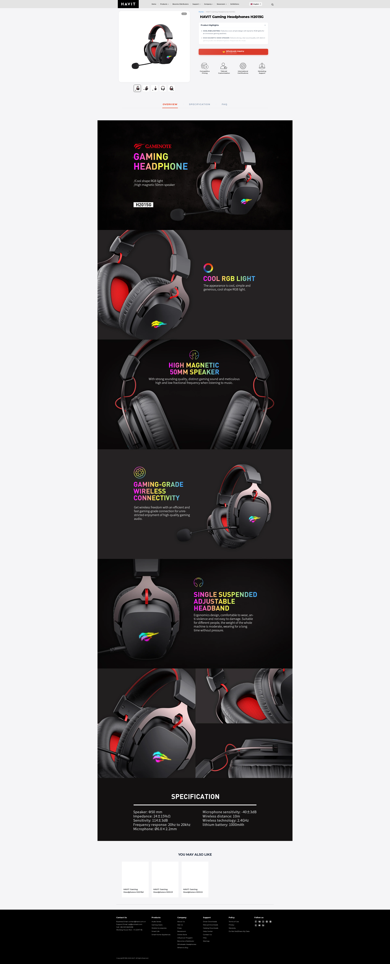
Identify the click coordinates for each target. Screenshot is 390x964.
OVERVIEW (170, 104)
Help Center (208, 931)
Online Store (182, 935)
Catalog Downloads (210, 928)
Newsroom (221, 4)
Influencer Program (185, 938)
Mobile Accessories (159, 928)
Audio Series (156, 922)
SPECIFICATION (199, 104)
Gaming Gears (157, 925)
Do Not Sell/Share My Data (239, 931)
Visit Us (180, 925)
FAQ (224, 104)
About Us (181, 922)
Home (154, 4)
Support (196, 4)
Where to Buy (182, 948)
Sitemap (206, 941)
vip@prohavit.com (135, 924)
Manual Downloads (210, 925)
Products (164, 4)
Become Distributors (180, 4)
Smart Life (155, 931)
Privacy (231, 925)
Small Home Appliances (161, 935)
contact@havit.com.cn (137, 922)
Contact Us (207, 935)
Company (208, 4)
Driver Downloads (210, 922)
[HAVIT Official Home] (128, 4)
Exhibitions (234, 4)
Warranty (232, 928)
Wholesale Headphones (186, 944)
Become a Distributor (185, 941)
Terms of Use (234, 922)
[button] (255, 4)
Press (179, 928)
